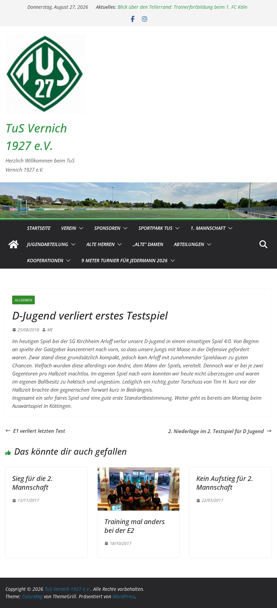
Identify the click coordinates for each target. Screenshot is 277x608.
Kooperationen (45, 260)
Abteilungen (189, 244)
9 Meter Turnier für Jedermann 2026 (124, 260)
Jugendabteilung (47, 244)
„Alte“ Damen (148, 244)
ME (50, 330)
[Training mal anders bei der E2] (139, 471)
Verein (68, 228)
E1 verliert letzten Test (39, 430)
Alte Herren (100, 244)
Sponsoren (107, 228)
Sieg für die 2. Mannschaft (32, 483)
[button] (79, 228)
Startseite (38, 228)
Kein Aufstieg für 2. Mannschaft (224, 483)
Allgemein (23, 300)
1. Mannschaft (208, 228)
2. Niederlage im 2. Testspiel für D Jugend (216, 431)
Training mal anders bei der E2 (134, 526)
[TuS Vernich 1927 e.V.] (13, 244)
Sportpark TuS (155, 228)
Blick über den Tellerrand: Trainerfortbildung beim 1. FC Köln (182, 7)
